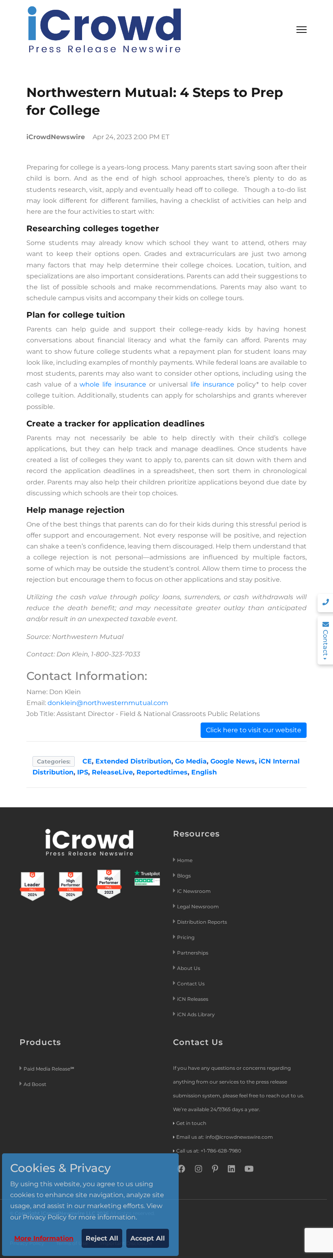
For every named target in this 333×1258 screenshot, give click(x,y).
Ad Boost (35, 1084)
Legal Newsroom (198, 906)
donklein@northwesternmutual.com (108, 703)
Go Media (191, 761)
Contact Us (191, 984)
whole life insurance (113, 384)
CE (87, 761)
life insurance (212, 384)
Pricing (186, 937)
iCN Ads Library (196, 1014)
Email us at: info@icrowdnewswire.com (224, 1137)
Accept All (147, 1238)
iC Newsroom (194, 891)
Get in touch (191, 1123)
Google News (232, 761)
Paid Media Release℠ (49, 1069)
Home (184, 860)
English (204, 772)
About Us (188, 968)
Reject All (102, 1238)
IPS (82, 772)
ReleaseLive (112, 772)
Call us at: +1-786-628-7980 (208, 1151)
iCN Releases (192, 999)
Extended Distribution (133, 761)
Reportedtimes (162, 772)
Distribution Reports (202, 922)
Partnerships (192, 953)
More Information (44, 1238)
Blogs (184, 876)
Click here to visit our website (253, 730)
